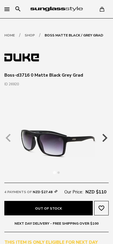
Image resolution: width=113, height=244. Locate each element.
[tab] (54, 172)
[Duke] (21, 57)
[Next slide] (104, 138)
